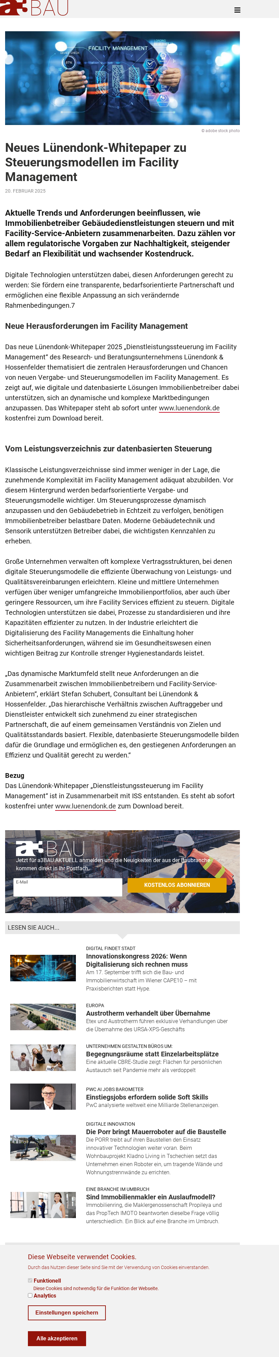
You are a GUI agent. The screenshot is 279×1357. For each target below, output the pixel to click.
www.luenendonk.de (189, 408)
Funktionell (47, 1281)
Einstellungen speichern (66, 1313)
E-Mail (22, 882)
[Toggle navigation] (237, 10)
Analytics (45, 1295)
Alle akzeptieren (57, 1338)
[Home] (35, 7)
